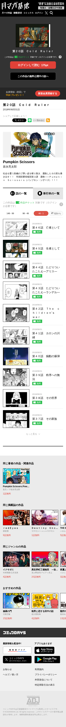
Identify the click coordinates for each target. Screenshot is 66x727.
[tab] (18, 193)
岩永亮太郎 (10, 166)
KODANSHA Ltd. (12, 712)
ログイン (39, 13)
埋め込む (40, 120)
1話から (57, 213)
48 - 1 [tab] (41, 213)
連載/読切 (17, 13)
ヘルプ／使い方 (10, 674)
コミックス (28, 13)
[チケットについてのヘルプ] (60, 57)
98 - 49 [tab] (26, 213)
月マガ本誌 (7, 13)
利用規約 (39, 669)
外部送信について (43, 679)
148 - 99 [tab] (10, 213)
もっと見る (31, 434)
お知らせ (7, 669)
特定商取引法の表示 (45, 685)
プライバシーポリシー (46, 674)
